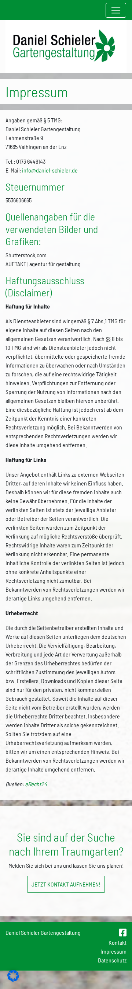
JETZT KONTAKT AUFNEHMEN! (66, 884)
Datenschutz (112, 960)
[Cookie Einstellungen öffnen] (13, 979)
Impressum (113, 951)
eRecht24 (36, 783)
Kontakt (117, 942)
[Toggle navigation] (116, 10)
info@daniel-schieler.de (50, 170)
